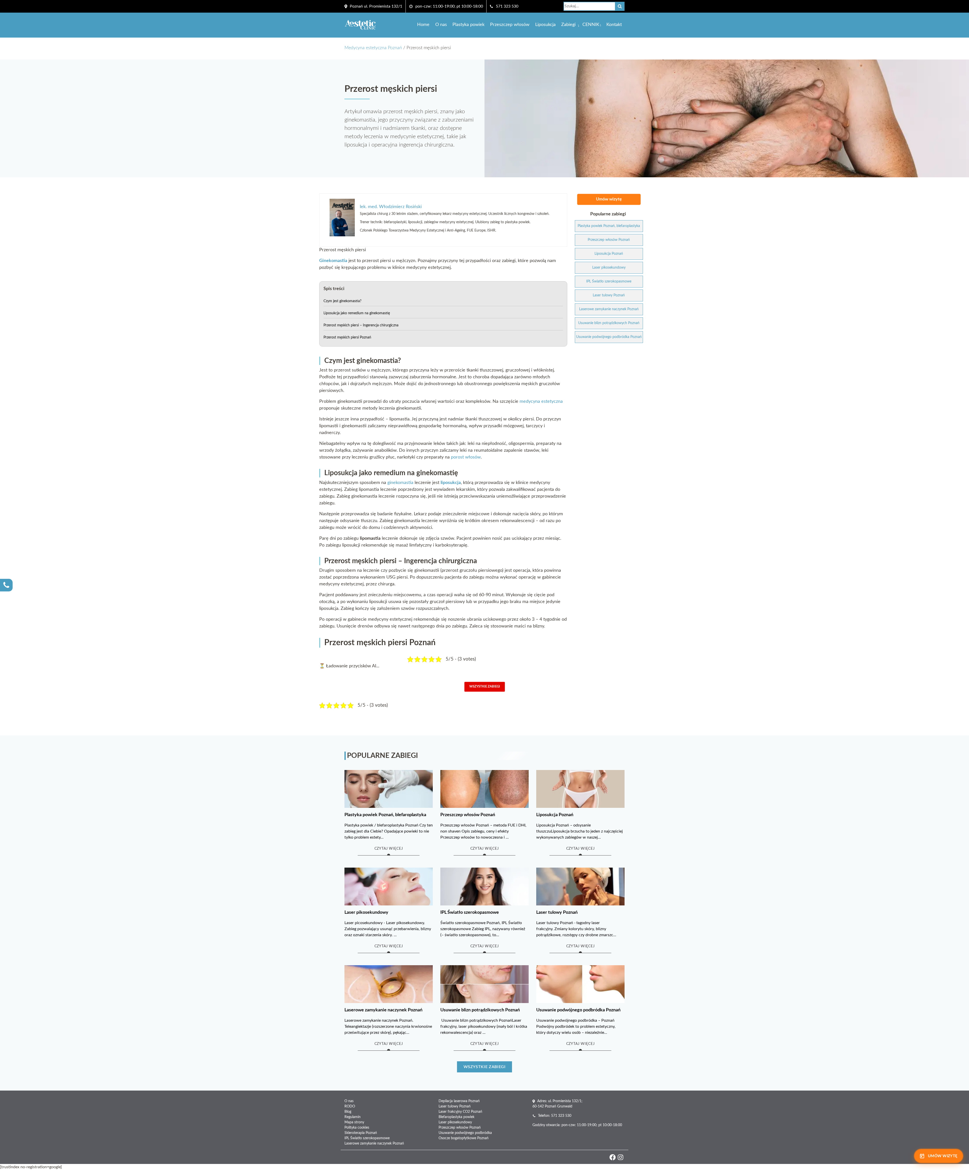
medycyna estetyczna (541, 401)
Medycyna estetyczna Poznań (373, 48)
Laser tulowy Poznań (455, 1106)
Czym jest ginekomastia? (342, 301)
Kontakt (614, 24)
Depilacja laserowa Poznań (459, 1101)
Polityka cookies (356, 1127)
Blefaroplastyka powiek (456, 1117)
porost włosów (466, 457)
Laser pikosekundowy (455, 1122)
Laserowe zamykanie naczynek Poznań (374, 1143)
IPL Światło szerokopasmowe (367, 1138)
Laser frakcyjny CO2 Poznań (460, 1112)
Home (423, 24)
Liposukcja (545, 24)
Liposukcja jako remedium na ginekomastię (357, 313)
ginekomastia (400, 482)
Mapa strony (354, 1122)
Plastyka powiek (468, 24)
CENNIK (590, 24)
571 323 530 (507, 6)
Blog (347, 1112)
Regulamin (352, 1117)
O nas (441, 24)
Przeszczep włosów (509, 24)
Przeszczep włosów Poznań (460, 1127)
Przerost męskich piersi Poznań (347, 337)
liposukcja (451, 482)
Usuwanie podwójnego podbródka (465, 1133)
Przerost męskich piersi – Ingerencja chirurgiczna (361, 325)
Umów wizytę (608, 199)
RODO (349, 1106)
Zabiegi (568, 24)
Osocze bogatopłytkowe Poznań (464, 1138)
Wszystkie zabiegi (484, 686)
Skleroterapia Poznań (360, 1133)
